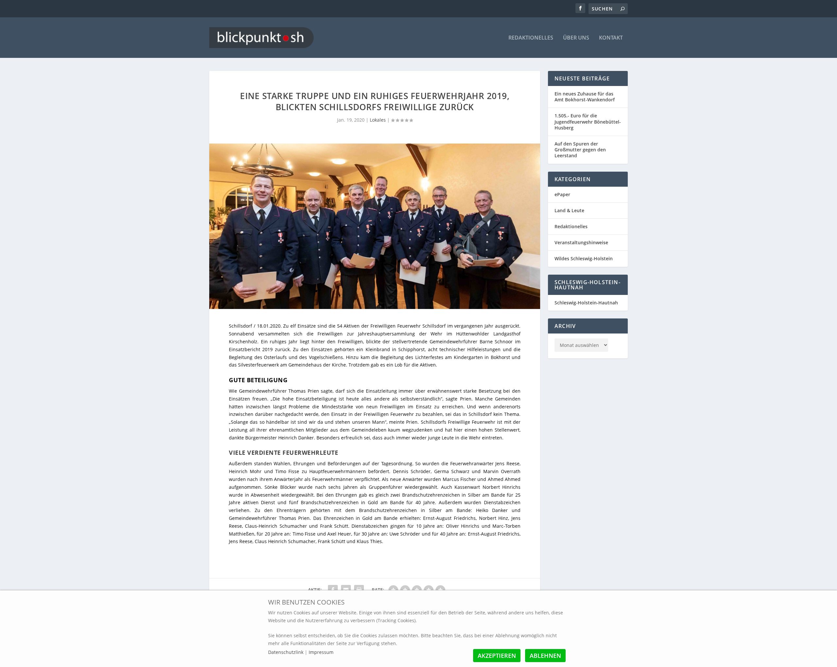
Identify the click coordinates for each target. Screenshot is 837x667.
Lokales (378, 120)
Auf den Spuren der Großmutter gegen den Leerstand (580, 150)
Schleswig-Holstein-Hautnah (586, 302)
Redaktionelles (530, 38)
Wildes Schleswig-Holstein (584, 258)
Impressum (321, 652)
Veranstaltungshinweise (581, 242)
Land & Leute (569, 210)
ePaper (562, 194)
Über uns (576, 38)
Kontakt (611, 38)
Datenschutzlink (286, 652)
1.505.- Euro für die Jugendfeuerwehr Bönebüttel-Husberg (588, 121)
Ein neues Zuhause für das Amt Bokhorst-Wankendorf (585, 97)
